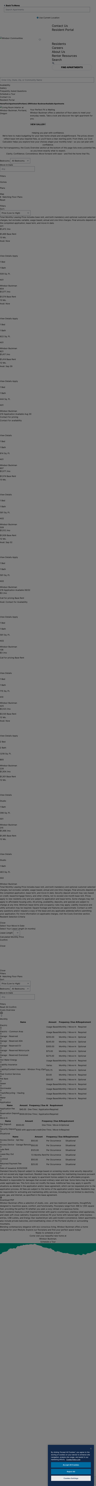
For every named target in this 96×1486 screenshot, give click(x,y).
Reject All (71, 1472)
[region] (71, 1465)
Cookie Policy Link (73, 1460)
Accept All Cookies (71, 1465)
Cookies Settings (71, 1478)
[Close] (91, 1448)
